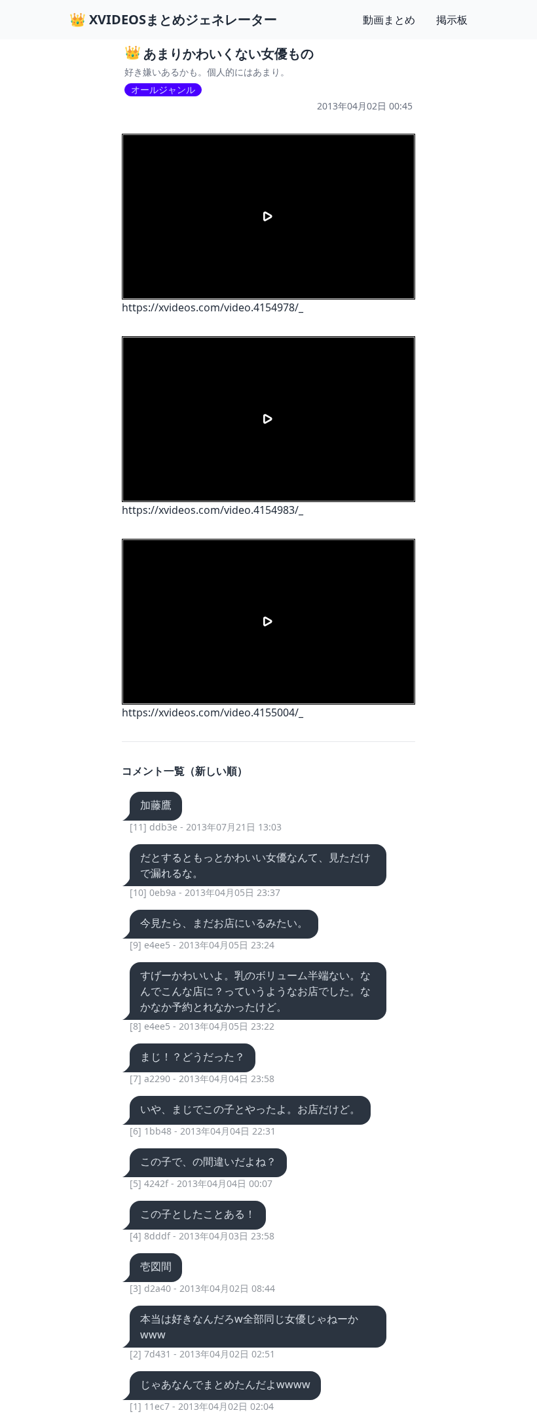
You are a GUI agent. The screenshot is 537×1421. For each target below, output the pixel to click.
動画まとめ (389, 19)
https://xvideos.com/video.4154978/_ (212, 307)
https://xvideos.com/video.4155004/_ (212, 712)
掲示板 (452, 19)
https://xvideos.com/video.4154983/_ (212, 510)
